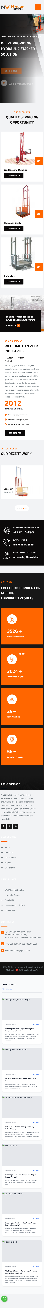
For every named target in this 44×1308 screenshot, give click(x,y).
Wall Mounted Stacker (14, 890)
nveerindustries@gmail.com (17, 951)
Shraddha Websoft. (29, 970)
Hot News (36, 1024)
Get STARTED (15, 433)
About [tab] (10, 357)
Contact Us (10, 868)
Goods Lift (9, 900)
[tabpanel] (22, 400)
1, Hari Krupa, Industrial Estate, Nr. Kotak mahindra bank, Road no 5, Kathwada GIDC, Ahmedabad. (23, 934)
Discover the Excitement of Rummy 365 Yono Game (20, 1079)
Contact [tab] (8, 361)
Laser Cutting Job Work (15, 905)
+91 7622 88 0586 (29, 944)
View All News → (7, 989)
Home (7, 847)
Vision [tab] (21, 357)
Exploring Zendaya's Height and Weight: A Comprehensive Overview (19, 1029)
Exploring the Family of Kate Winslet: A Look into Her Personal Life (20, 1224)
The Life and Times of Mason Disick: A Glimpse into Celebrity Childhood (21, 1272)
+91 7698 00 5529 (21, 79)
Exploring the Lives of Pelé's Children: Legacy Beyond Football (20, 1176)
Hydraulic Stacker (12, 895)
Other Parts (10, 910)
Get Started (11, 66)
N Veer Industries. (34, 967)
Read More (11, 325)
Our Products (10, 858)
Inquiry (8, 863)
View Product (13, 175)
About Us (9, 852)
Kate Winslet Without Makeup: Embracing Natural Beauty (19, 1128)
